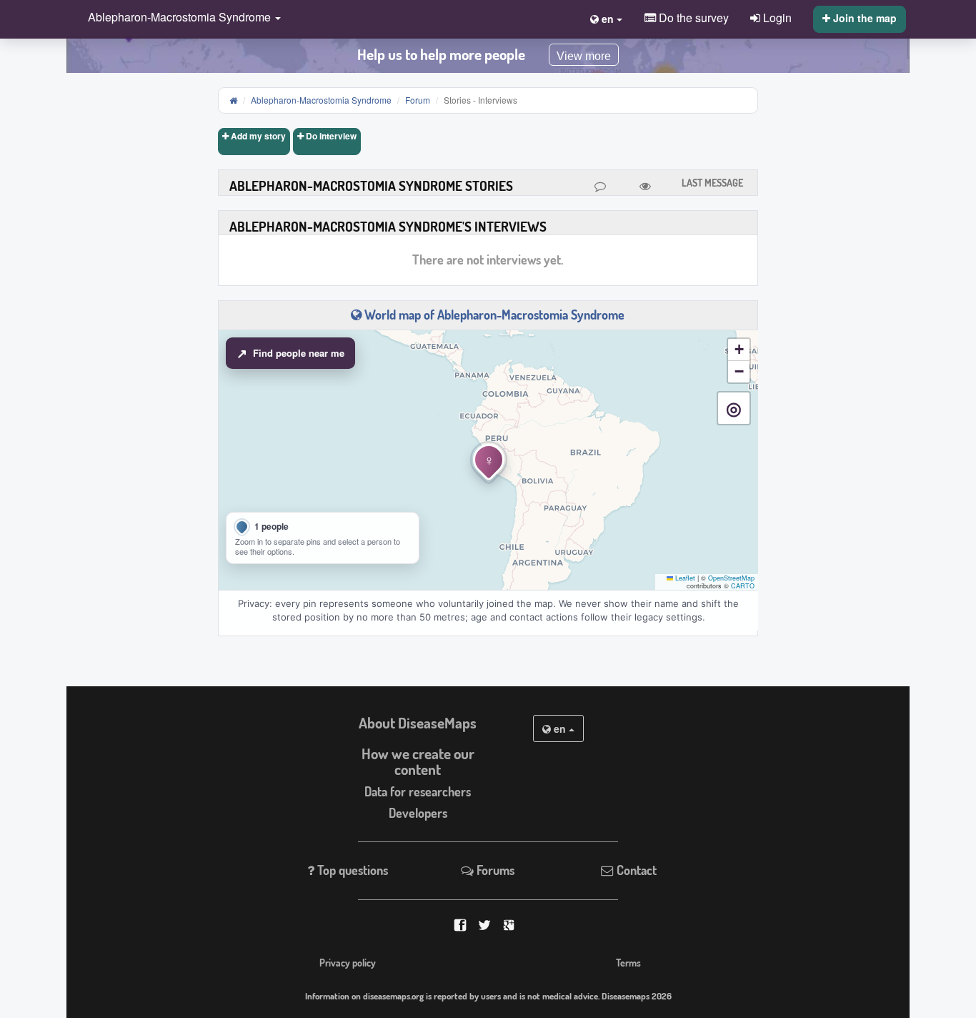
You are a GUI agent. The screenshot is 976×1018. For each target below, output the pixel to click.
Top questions (351, 870)
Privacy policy (347, 962)
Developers (418, 813)
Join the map (863, 18)
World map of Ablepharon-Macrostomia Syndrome (493, 314)
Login (776, 17)
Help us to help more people (441, 54)
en (560, 728)
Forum (417, 100)
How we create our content (418, 761)
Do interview (330, 135)
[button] (181, 18)
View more (584, 56)
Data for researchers (417, 791)
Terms (628, 962)
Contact (635, 870)
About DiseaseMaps (418, 722)
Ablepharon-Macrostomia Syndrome (321, 100)
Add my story (257, 135)
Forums (494, 870)
